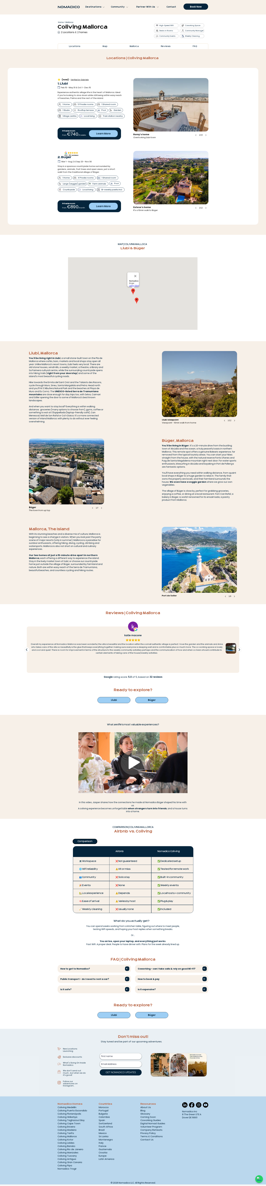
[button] (199, 389)
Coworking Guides (150, 1120)
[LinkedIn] (184, 1105)
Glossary (145, 1113)
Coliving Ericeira (66, 1126)
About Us (145, 1107)
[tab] (85, 841)
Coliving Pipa (65, 1165)
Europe (103, 1155)
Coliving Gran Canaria (70, 1162)
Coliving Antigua (67, 1159)
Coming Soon (148, 1117)
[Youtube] (205, 1105)
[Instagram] (198, 1105)
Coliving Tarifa (66, 1133)
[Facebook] (191, 1105)
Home (61, 22)
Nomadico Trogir (67, 1168)
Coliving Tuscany (67, 1155)
